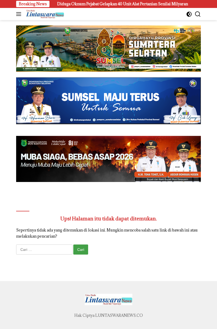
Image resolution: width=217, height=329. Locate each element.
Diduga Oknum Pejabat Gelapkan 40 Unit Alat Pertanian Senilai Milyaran (105, 4)
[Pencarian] (198, 14)
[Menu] (19, 14)
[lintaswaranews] (44, 14)
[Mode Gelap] (189, 14)
